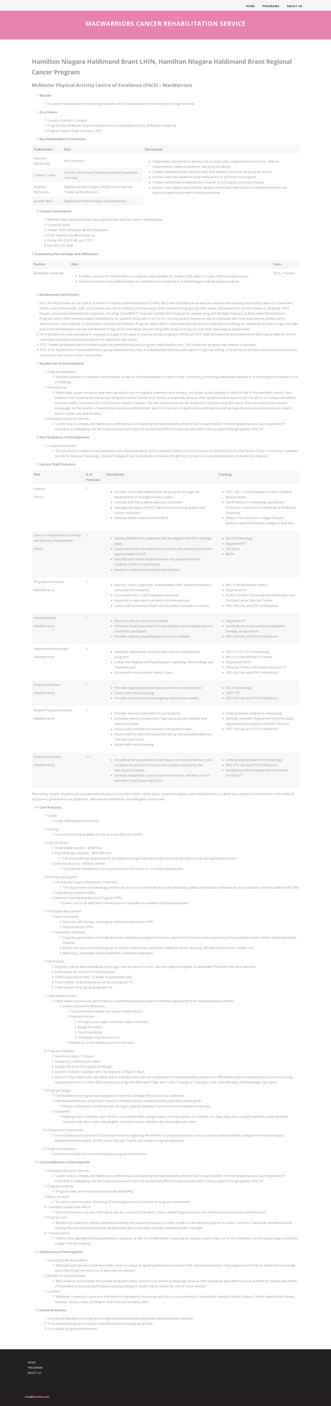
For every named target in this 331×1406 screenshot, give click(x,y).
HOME (250, 6)
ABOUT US (294, 6)
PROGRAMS (271, 6)
